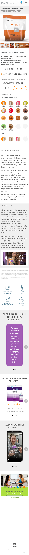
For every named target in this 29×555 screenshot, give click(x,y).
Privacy (7, 549)
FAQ (21, 549)
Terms (2, 549)
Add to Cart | (14, 404)
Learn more (14, 498)
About (17, 549)
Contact (12, 549)
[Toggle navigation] (26, 2)
